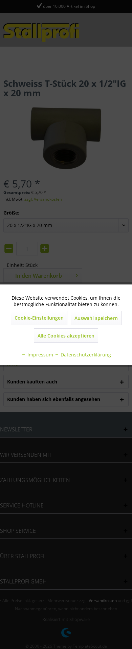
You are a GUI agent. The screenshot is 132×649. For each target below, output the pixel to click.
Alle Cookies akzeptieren (66, 335)
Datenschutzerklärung (85, 354)
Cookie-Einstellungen (39, 318)
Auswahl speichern (96, 318)
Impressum (39, 354)
